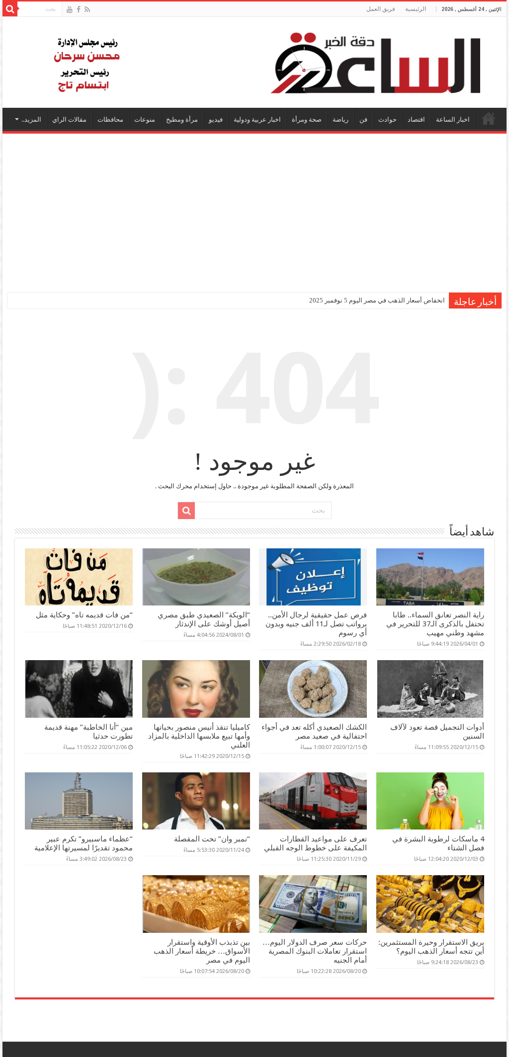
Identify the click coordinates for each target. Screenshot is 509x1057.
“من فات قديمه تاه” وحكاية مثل (84, 614)
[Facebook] (79, 9)
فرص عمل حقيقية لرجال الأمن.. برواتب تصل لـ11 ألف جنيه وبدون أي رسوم (316, 623)
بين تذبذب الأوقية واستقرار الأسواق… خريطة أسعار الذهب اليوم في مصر (202, 951)
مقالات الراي (69, 119)
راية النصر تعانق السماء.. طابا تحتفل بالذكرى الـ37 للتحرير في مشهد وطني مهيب (435, 623)
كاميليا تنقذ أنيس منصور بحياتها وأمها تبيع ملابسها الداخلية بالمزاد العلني (199, 736)
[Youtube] (70, 9)
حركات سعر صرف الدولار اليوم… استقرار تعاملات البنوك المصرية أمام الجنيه (314, 951)
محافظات (110, 119)
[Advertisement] (254, 208)
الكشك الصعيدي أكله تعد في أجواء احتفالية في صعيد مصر (314, 732)
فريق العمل (380, 8)
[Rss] (87, 9)
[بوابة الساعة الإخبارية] (254, 62)
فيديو (216, 119)
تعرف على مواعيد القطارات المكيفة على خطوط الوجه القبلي (315, 843)
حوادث (387, 119)
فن (363, 119)
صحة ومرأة (307, 119)
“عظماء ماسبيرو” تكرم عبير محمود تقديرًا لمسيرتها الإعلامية (83, 843)
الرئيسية (415, 8)
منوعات (144, 119)
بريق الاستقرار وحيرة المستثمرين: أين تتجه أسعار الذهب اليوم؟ (431, 947)
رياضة (340, 119)
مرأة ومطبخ (182, 119)
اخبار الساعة (453, 119)
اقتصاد (416, 119)
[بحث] (9, 8)
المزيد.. (31, 119)
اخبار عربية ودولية (257, 119)
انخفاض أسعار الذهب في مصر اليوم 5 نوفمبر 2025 (377, 300)
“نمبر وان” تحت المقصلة (212, 838)
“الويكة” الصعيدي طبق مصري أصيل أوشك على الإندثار (204, 619)
